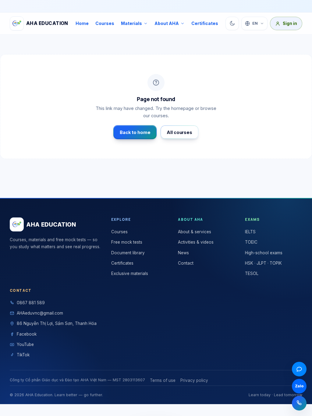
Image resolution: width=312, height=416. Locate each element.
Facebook (27, 334)
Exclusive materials (129, 273)
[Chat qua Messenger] (299, 369)
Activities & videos (196, 242)
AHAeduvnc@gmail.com (40, 313)
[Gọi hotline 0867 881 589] (299, 403)
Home (82, 23)
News (183, 252)
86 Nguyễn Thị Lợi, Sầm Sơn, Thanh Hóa (57, 323)
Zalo (299, 386)
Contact (185, 263)
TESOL (251, 273)
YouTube (25, 344)
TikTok (23, 354)
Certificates (204, 23)
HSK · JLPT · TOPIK (263, 263)
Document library (128, 252)
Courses (104, 23)
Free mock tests (126, 242)
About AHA (166, 23)
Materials (131, 23)
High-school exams (263, 252)
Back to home (135, 132)
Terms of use (163, 380)
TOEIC (251, 242)
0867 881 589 (31, 302)
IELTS (250, 231)
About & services (194, 231)
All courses (179, 132)
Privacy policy (194, 380)
